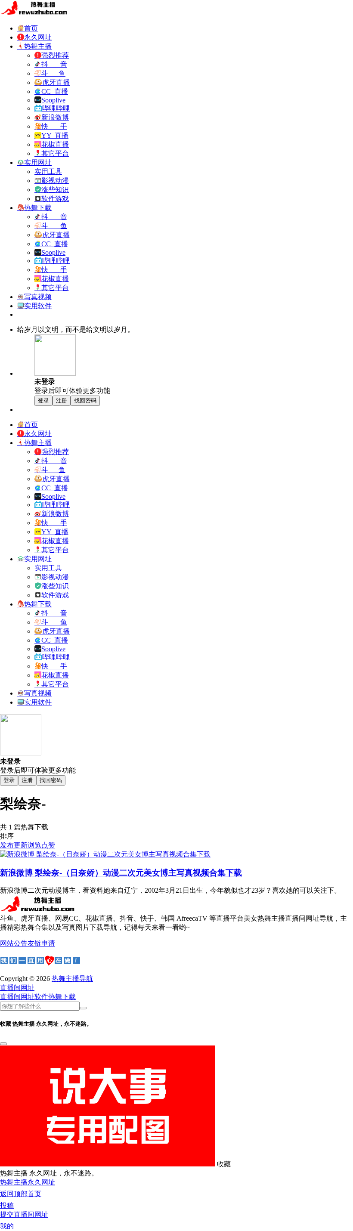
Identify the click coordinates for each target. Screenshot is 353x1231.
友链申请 (41, 943)
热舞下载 (62, 996)
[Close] (3, 1043)
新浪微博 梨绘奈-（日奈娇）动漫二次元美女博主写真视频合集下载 (121, 872)
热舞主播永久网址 (27, 1182)
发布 (7, 845)
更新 (21, 845)
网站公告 (14, 943)
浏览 (34, 845)
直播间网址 (17, 996)
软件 (41, 996)
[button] (17, 987)
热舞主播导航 (72, 978)
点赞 (48, 845)
